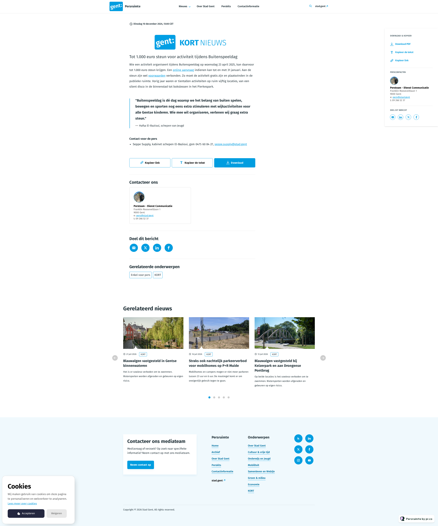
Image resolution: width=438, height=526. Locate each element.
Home (215, 445)
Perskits (226, 6)
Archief (216, 452)
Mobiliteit (253, 465)
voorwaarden (156, 75)
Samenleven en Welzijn (261, 471)
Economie (253, 484)
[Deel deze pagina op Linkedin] (157, 248)
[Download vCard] (184, 193)
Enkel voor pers (140, 275)
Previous (115, 358)
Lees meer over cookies (22, 503)
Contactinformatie (248, 6)
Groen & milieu (257, 477)
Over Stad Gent (206, 6)
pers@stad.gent (144, 215)
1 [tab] (209, 397)
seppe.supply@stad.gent (231, 144)
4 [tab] (224, 397)
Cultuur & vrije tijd (259, 452)
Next (323, 358)
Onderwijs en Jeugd (259, 458)
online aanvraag (183, 70)
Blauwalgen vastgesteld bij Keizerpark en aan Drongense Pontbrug (278, 365)
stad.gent (320, 6)
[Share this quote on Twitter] (263, 109)
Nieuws (183, 6)
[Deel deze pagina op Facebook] (169, 248)
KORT (157, 275)
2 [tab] (214, 397)
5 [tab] (229, 397)
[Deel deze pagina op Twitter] (145, 248)
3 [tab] (219, 397)
